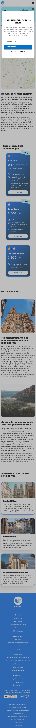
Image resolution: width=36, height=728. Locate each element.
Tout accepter (11, 47)
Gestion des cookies (18, 51)
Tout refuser (11, 41)
